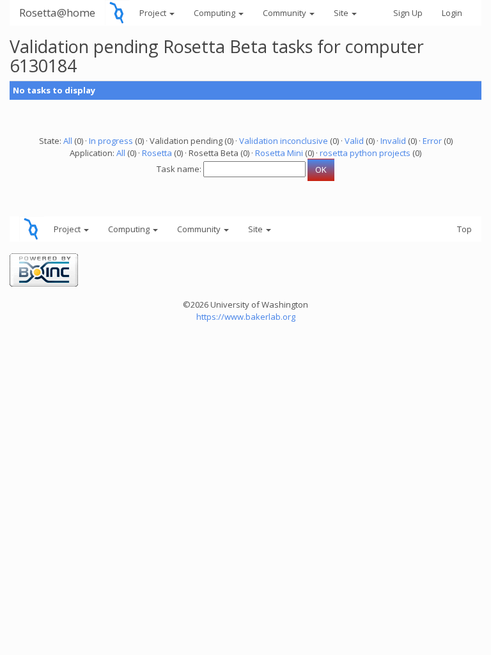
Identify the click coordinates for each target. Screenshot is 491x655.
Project (153, 13)
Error (432, 140)
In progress (111, 140)
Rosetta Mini (279, 153)
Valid (354, 140)
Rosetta (157, 153)
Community (285, 13)
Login (452, 13)
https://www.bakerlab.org (245, 316)
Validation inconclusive (283, 140)
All (67, 140)
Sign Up (408, 13)
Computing (215, 13)
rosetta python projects (365, 153)
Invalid (393, 140)
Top (464, 229)
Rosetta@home (57, 12)
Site (342, 13)
